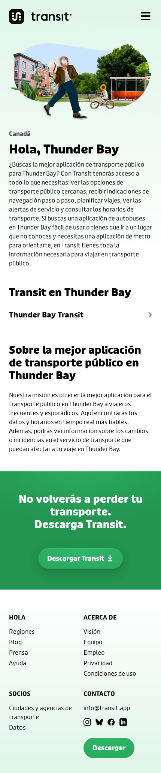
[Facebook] (111, 722)
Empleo (94, 652)
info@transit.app (106, 708)
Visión (91, 631)
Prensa (18, 652)
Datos (17, 727)
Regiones (22, 631)
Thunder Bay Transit (46, 315)
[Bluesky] (99, 722)
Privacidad (97, 663)
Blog (15, 642)
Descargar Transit (75, 558)
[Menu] (145, 16)
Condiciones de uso (109, 673)
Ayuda (17, 663)
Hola (17, 617)
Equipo (93, 642)
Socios (19, 694)
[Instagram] (87, 722)
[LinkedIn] (123, 722)
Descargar (108, 747)
